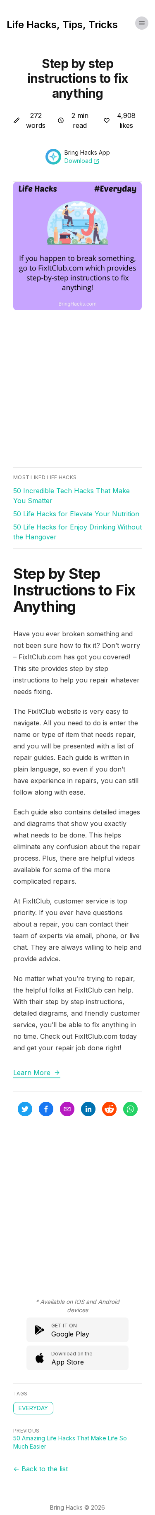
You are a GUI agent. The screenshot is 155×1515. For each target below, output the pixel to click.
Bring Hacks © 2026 (77, 1507)
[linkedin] (88, 1109)
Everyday (33, 1407)
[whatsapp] (130, 1109)
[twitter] (25, 1109)
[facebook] (46, 1109)
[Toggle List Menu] (141, 23)
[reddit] (109, 1109)
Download (78, 160)
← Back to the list (40, 1469)
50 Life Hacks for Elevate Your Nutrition (76, 514)
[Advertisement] (77, 390)
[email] (67, 1109)
